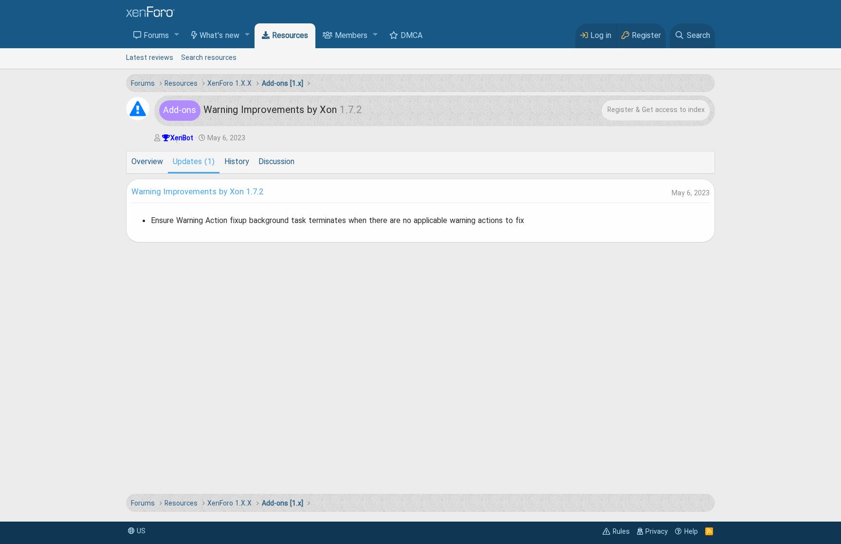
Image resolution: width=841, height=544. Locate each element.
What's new (219, 36)
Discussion (276, 162)
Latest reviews (149, 58)
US (140, 531)
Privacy (656, 531)
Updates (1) (194, 162)
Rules (621, 531)
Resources (290, 36)
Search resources (209, 58)
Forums (156, 36)
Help (691, 531)
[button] (177, 35)
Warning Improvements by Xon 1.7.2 (197, 192)
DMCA (411, 36)
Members (351, 36)
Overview (147, 162)
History (236, 162)
